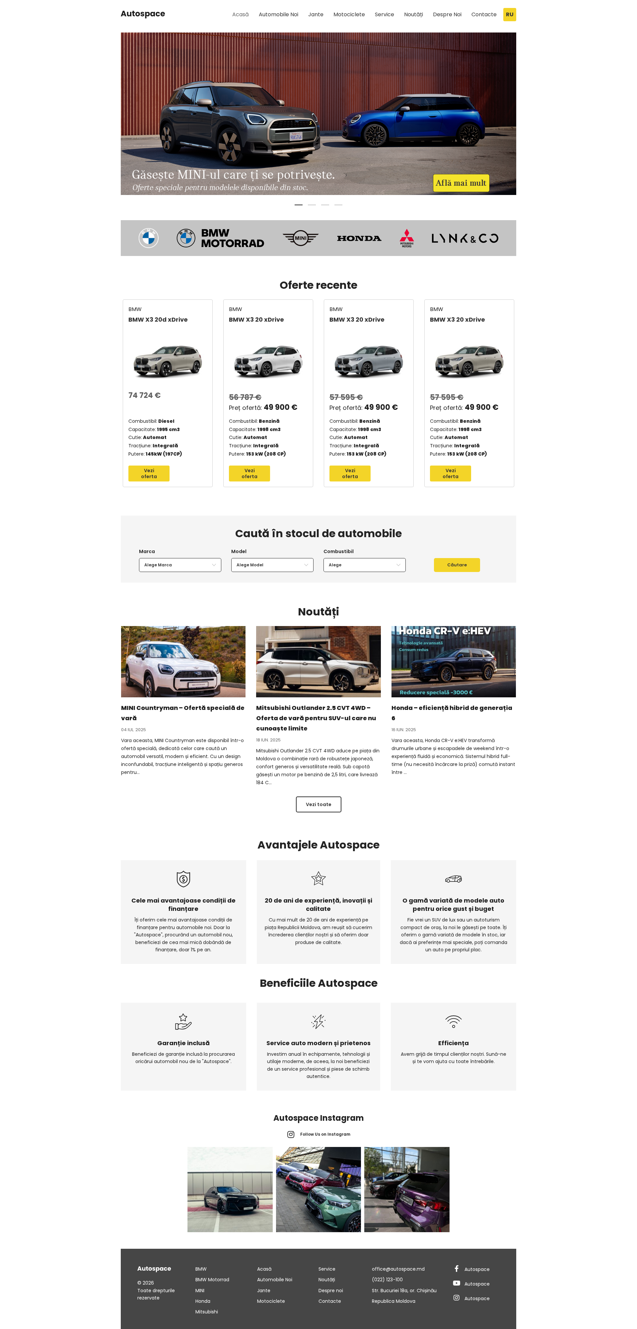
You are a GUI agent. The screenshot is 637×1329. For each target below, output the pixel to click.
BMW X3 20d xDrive (158, 319)
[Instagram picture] (230, 1189)
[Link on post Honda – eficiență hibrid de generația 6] (453, 661)
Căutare (457, 565)
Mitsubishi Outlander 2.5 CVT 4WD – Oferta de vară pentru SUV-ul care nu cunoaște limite (316, 718)
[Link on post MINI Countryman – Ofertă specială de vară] (183, 661)
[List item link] (226, 1269)
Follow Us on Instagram (325, 1134)
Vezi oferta (149, 473)
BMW (135, 309)
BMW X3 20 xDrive (256, 319)
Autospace (477, 1269)
